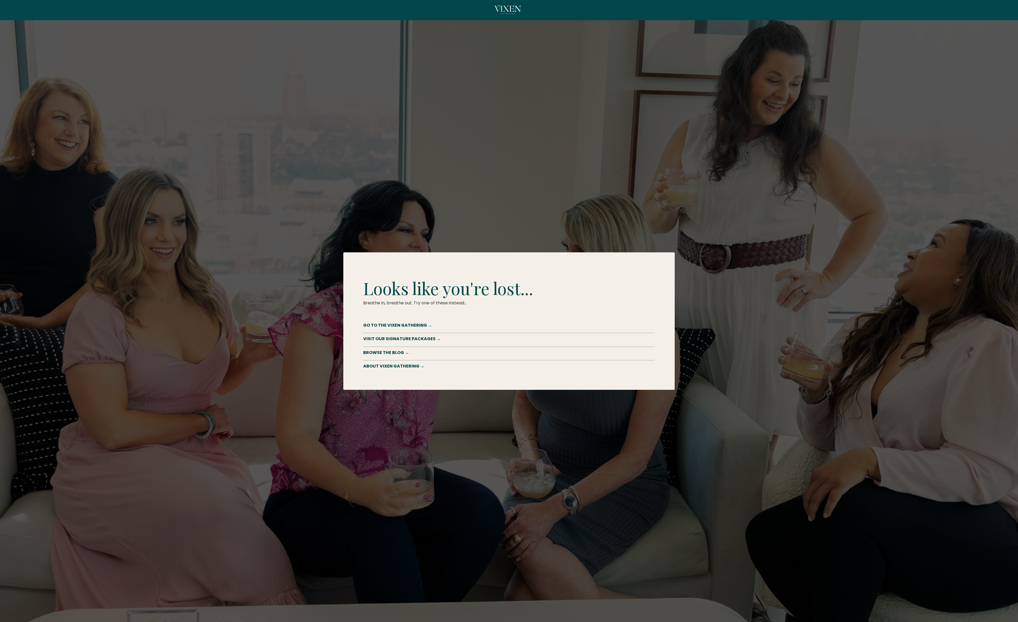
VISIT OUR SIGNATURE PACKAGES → (402, 339)
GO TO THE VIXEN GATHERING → (397, 325)
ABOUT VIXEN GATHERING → (393, 366)
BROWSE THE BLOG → (386, 352)
